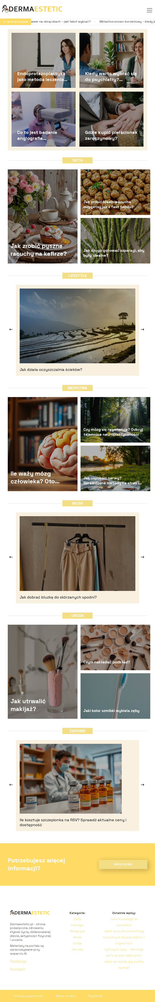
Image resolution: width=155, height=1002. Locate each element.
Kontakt (17, 969)
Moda (77, 503)
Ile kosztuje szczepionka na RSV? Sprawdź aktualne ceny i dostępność (73, 822)
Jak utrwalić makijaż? (28, 705)
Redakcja (18, 961)
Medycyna (77, 387)
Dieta (77, 160)
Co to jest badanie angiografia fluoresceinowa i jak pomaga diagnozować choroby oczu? (41, 135)
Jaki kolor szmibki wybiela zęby (111, 710)
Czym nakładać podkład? (106, 662)
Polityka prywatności (28, 996)
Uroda (77, 615)
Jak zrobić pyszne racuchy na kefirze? (39, 250)
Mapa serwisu (66, 996)
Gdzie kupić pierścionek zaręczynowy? (111, 135)
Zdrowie (77, 730)
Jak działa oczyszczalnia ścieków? (51, 369)
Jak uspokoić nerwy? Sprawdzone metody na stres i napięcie (111, 480)
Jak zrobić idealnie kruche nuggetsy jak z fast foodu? (108, 204)
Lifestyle (77, 275)
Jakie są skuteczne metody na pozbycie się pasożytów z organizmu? (124, 937)
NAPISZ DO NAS (123, 864)
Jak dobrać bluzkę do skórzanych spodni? (58, 597)
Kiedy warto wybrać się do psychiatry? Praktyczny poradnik (111, 76)
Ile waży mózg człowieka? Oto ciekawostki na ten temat (38, 477)
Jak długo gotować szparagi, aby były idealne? (113, 253)
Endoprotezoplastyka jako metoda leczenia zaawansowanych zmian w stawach (44, 76)
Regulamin (95, 996)
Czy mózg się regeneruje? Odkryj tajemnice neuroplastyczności (113, 432)
